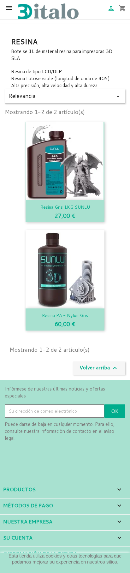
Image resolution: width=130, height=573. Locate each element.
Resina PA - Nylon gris (65, 315)
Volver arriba (99, 368)
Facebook (10, 459)
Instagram (28, 459)
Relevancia (65, 96)
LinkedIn (45, 459)
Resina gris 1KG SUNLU (65, 207)
